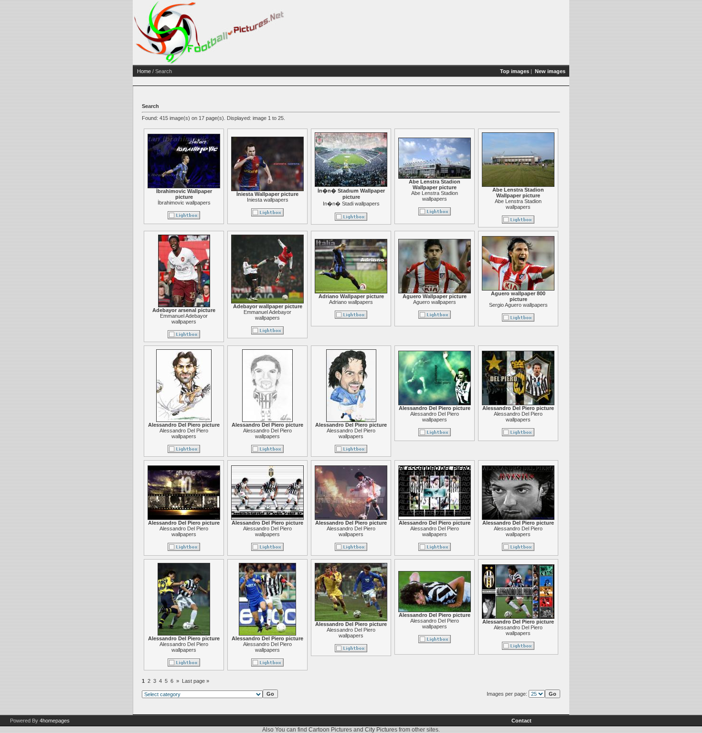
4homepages (55, 720)
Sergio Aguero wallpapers (518, 305)
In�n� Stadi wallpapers (351, 203)
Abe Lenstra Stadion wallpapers (434, 196)
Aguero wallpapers (434, 302)
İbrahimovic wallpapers (184, 202)
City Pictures (381, 729)
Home (144, 71)
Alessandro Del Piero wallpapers (184, 433)
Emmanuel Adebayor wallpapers (184, 318)
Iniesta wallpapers (267, 200)
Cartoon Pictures (330, 729)
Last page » (195, 681)
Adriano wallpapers (351, 302)
